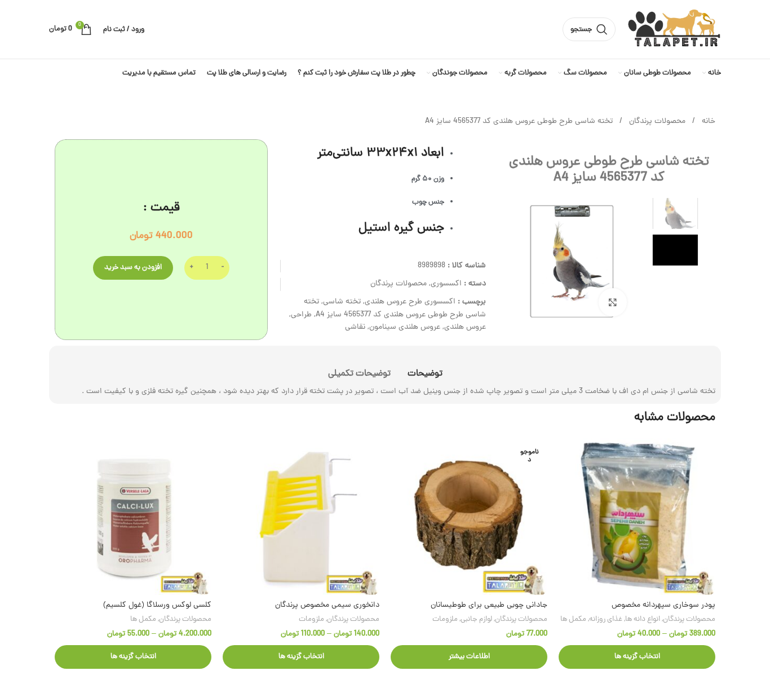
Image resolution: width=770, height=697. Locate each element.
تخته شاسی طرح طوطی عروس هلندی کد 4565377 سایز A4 (395, 308)
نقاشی (355, 327)
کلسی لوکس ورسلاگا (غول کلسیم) (157, 605)
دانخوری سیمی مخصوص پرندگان (327, 605)
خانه (707, 121)
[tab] (425, 368)
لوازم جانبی (476, 619)
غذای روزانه (605, 619)
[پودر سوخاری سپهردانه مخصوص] (637, 516)
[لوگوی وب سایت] (674, 30)
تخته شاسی (342, 302)
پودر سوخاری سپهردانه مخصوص (663, 605)
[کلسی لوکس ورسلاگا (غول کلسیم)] (133, 516)
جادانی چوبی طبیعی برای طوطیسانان (489, 605)
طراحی (301, 315)
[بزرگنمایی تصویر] (613, 302)
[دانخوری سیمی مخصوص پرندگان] (301, 516)
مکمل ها (573, 619)
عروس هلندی (465, 327)
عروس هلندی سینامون (404, 327)
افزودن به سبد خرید (133, 267)
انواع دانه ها (642, 619)
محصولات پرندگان (656, 121)
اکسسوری (446, 284)
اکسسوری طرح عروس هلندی (410, 302)
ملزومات (445, 619)
